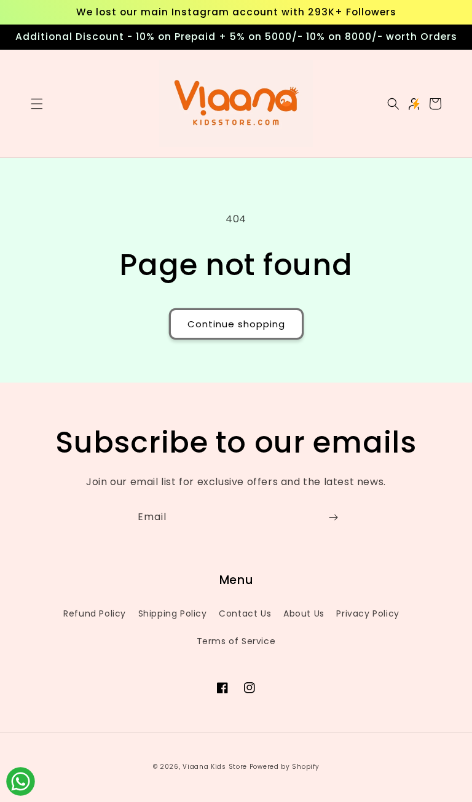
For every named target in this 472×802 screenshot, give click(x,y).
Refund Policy (94, 613)
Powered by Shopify (285, 766)
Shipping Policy (172, 613)
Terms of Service (236, 641)
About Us (303, 613)
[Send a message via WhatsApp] (20, 781)
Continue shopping (236, 323)
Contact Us (245, 613)
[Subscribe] (333, 517)
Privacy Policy (367, 613)
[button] (36, 103)
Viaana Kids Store (215, 766)
